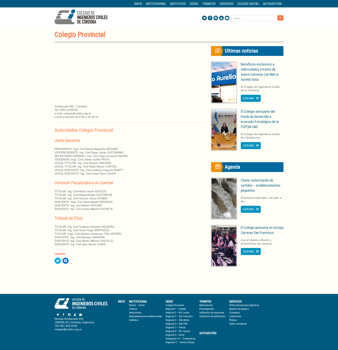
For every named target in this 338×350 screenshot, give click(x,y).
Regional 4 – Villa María (177, 320)
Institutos (178, 4)
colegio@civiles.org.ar (68, 329)
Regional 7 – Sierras (176, 327)
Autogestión (272, 4)
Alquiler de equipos (239, 308)
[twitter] (204, 18)
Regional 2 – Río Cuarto (177, 312)
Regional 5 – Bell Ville (176, 323)
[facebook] (210, 18)
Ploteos (233, 320)
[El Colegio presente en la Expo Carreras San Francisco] (224, 246)
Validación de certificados (212, 316)
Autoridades (135, 312)
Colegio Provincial (175, 305)
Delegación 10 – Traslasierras (180, 338)
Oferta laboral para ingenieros (244, 305)
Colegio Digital (248, 4)
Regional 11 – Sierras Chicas (180, 342)
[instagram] (215, 18)
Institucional (138, 301)
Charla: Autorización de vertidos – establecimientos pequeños (260, 185)
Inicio (138, 4)
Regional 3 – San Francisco (179, 316)
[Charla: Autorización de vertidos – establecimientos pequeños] (224, 198)
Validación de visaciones (211, 312)
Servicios (235, 301)
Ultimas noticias (241, 51)
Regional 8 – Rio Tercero (178, 331)
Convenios (234, 312)
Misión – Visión (137, 305)
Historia (133, 308)
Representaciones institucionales (145, 316)
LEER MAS (248, 98)
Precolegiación (206, 308)
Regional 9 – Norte (175, 334)
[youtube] (221, 18)
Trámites (205, 301)
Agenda (232, 167)
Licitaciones (235, 316)
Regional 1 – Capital (176, 308)
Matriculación (206, 305)
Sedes (169, 301)
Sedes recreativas (238, 323)
